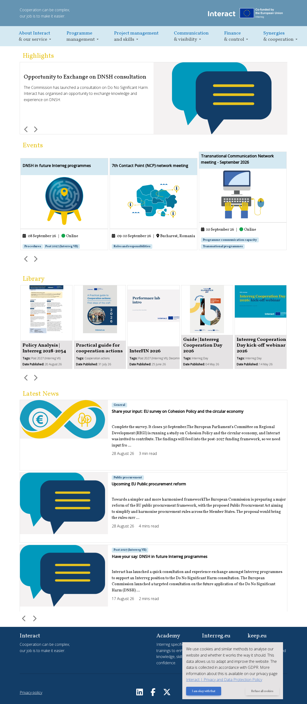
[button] (35, 36)
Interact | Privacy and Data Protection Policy (224, 679)
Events (33, 145)
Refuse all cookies (262, 691)
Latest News (41, 394)
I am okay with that (203, 691)
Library (34, 279)
